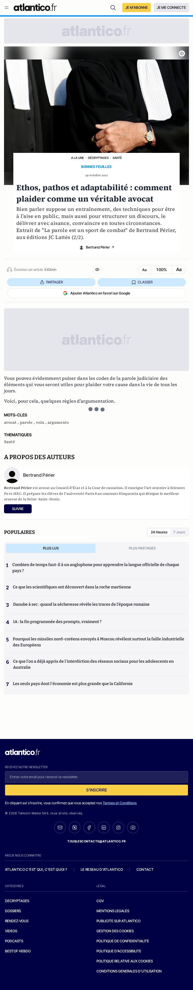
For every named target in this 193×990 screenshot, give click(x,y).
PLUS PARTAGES (142, 548)
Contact (145, 869)
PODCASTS (14, 941)
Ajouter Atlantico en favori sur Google (100, 293)
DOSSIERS (13, 911)
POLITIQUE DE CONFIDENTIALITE (122, 941)
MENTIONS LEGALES (112, 911)
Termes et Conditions (120, 803)
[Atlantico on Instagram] (118, 827)
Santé (117, 158)
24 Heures (159, 532)
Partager (54, 282)
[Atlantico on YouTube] (133, 827)
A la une (77, 158)
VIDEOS (11, 931)
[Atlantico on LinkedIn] (104, 827)
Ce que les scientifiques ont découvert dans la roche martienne (72, 587)
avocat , (12, 422)
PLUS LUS (51, 548)
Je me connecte (171, 7)
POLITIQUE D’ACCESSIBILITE (118, 951)
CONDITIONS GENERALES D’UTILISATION (129, 971)
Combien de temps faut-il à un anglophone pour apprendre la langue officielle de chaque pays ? (95, 567)
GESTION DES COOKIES (115, 931)
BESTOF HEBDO (18, 951)
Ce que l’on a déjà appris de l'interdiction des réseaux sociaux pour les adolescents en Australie (93, 664)
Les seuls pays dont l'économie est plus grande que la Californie (73, 683)
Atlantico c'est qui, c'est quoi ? (36, 869)
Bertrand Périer (98, 247)
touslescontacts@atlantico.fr (96, 841)
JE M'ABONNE (136, 7)
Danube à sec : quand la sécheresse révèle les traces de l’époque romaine (81, 604)
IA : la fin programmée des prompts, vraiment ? (57, 621)
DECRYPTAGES (17, 901)
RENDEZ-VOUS (16, 921)
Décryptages (98, 158)
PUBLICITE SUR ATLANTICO (118, 921)
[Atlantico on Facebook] (89, 827)
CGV (100, 901)
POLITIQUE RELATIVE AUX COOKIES (124, 961)
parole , (28, 422)
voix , (41, 422)
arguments (58, 422)
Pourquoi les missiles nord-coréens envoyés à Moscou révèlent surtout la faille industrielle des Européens (98, 642)
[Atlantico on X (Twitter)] (74, 827)
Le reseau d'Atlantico (102, 869)
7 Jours (179, 532)
